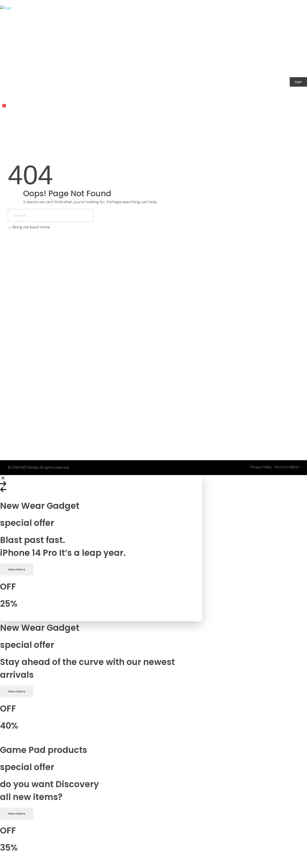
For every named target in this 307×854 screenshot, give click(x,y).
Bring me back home (30, 227)
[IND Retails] (127, 35)
